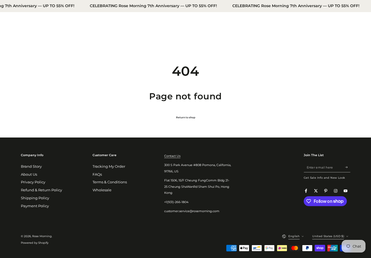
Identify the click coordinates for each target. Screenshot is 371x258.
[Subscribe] (347, 167)
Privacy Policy (33, 182)
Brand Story (31, 166)
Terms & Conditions (110, 182)
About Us (29, 174)
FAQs (97, 174)
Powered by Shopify (34, 242)
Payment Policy (35, 206)
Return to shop (185, 117)
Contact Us (172, 156)
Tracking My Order (109, 166)
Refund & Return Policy (41, 190)
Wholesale (102, 190)
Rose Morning (42, 236)
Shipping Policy (35, 198)
